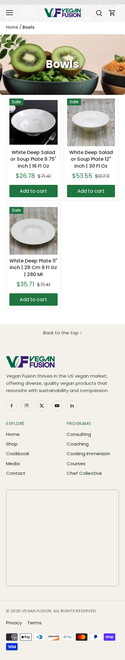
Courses (76, 463)
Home (13, 434)
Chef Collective (84, 473)
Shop (12, 444)
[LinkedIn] (72, 405)
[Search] (99, 13)
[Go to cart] (112, 13)
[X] (41, 405)
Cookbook (17, 453)
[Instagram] (26, 405)
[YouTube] (57, 405)
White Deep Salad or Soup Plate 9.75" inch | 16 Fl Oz (33, 159)
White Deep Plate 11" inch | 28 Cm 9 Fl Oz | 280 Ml (33, 267)
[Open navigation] (9, 12)
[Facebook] (11, 405)
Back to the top (62, 333)
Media (13, 463)
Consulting (79, 434)
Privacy (14, 623)
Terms (34, 623)
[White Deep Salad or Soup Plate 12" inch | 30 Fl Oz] (91, 122)
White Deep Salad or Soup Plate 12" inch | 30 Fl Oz (91, 159)
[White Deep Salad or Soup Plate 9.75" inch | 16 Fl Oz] (33, 122)
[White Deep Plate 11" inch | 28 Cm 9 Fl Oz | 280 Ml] (33, 231)
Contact (15, 473)
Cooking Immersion (88, 453)
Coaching (78, 444)
